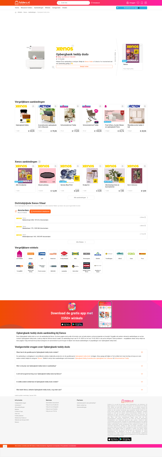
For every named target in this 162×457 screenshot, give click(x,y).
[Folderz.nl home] (22, 2)
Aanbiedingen (38, 8)
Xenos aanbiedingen (26, 161)
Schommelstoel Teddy (122, 358)
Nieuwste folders (26, 8)
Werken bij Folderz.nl (20, 418)
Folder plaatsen (19, 415)
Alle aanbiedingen (20, 407)
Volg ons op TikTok (51, 411)
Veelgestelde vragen (20, 403)
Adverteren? (18, 405)
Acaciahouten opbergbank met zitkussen (100, 358)
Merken (17, 409)
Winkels (47, 8)
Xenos (25, 12)
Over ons (17, 413)
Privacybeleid (64, 446)
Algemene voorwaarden (53, 446)
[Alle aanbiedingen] (39, 161)
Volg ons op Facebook (52, 405)
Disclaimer (43, 446)
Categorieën (56, 8)
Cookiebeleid (72, 446)
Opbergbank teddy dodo (82, 356)
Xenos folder (89, 61)
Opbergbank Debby (81, 358)
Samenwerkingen (81, 407)
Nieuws (17, 422)
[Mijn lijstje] (145, 2)
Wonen (40, 358)
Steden (64, 8)
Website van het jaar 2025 (22, 420)
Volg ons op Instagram (52, 407)
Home (17, 8)
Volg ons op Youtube (51, 409)
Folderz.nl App (19, 411)
